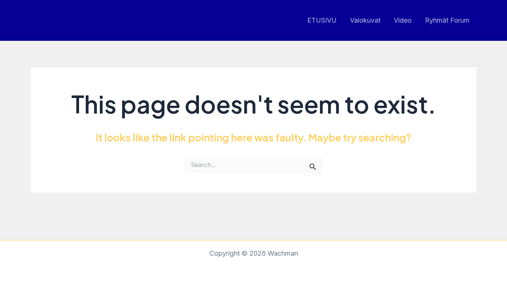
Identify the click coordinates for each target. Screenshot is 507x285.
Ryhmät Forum (447, 20)
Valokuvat (365, 20)
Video (403, 20)
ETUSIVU (322, 20)
